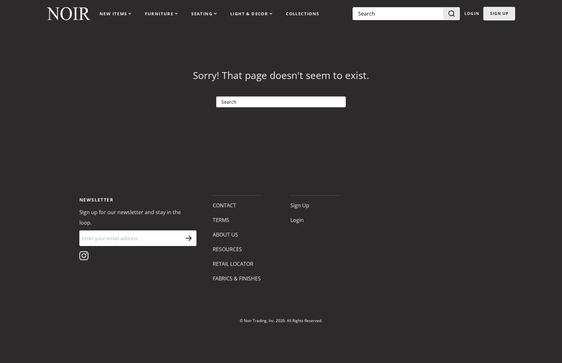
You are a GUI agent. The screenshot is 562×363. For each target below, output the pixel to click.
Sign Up (299, 205)
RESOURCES (227, 249)
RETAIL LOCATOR (233, 263)
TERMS (221, 220)
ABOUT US (225, 234)
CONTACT (224, 205)
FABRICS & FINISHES (237, 278)
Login (471, 13)
